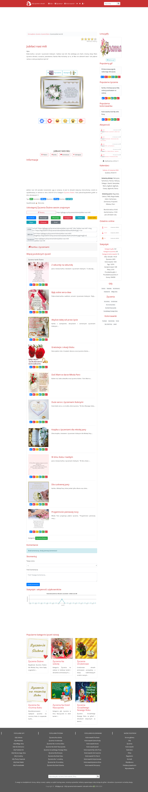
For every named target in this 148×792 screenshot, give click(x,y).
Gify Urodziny (18, 756)
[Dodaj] (80, 4)
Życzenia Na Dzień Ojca (55, 756)
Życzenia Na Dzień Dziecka (55, 765)
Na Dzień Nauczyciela (110, 308)
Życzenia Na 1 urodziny (55, 759)
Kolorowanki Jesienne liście (92, 762)
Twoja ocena (30, 561)
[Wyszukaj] (118, 3)
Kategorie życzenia (109, 251)
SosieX (105, 232)
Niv (105, 238)
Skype (31, 222)
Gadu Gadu (92, 218)
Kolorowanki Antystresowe (92, 759)
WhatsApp (55, 218)
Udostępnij (77, 155)
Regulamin (129, 756)
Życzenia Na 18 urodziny (55, 762)
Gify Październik (18, 750)
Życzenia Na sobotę (58, 662)
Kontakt (129, 759)
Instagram (68, 218)
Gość (104, 130)
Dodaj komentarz (33, 584)
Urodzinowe (114, 301)
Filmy (129, 753)
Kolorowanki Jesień (92, 747)
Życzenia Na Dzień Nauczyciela (61, 706)
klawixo (105, 227)
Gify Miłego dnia (18, 744)
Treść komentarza (32, 570)
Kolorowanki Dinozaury (92, 765)
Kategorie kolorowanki (109, 254)
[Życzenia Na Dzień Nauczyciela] (62, 692)
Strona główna (129, 737)
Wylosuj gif (111, 60)
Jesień (115, 324)
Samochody (111, 321)
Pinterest (43, 222)
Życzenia (59, 4)
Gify (51, 4)
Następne (67, 73)
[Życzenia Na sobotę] (62, 648)
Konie (117, 321)
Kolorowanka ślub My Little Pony (110, 113)
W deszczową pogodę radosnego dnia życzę (108, 70)
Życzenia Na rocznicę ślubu (35, 706)
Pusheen (104, 321)
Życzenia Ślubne (69, 192)
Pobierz (45, 155)
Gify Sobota (18, 737)
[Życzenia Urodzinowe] (86, 648)
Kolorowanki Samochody (93, 741)
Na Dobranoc (116, 288)
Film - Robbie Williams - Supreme (111, 151)
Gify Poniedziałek (18, 765)
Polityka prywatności (129, 765)
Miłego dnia (114, 291)
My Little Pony (108, 324)
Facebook (31, 218)
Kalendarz (129, 750)
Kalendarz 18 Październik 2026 (111, 156)
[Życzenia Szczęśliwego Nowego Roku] (86, 692)
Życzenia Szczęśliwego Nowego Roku (84, 707)
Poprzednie (57, 73)
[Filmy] (77, 4)
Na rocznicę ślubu (110, 304)
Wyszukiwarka (129, 768)
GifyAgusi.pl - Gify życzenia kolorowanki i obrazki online (74, 786)
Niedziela (109, 288)
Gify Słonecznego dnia (18, 753)
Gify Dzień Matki (18, 762)
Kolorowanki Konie (93, 744)
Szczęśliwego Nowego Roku (111, 311)
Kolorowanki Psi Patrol (92, 756)
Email (55, 222)
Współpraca (129, 762)
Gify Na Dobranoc (18, 747)
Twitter (80, 218)
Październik (107, 291)
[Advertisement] (74, 19)
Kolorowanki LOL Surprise (92, 753)
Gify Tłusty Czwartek (18, 759)
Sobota (103, 288)
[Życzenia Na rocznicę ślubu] (37, 692)
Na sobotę (106, 301)
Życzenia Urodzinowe (83, 662)
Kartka (55, 155)
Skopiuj (41, 212)
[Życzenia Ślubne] (37, 648)
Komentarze (65, 155)
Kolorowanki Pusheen (92, 737)
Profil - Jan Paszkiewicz (109, 145)
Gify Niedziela (18, 741)
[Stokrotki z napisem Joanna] (110, 47)
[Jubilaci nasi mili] (61, 92)
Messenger (43, 218)
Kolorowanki (70, 4)
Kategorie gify (109, 249)
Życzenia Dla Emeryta (55, 753)
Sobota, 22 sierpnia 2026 (111, 170)
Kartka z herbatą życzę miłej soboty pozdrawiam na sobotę (110, 90)
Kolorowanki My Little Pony (92, 750)
